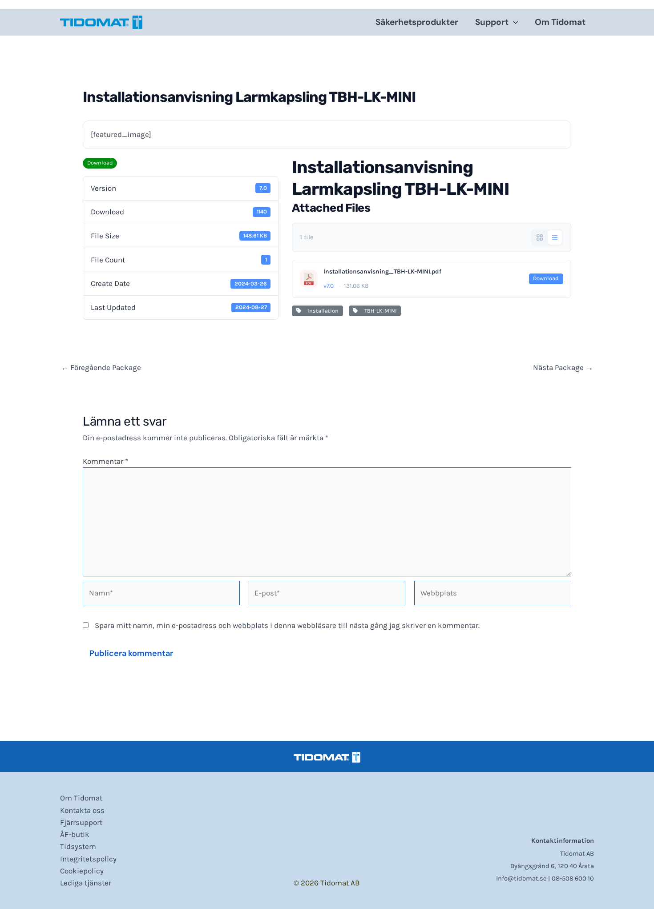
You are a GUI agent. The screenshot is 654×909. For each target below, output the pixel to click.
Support (492, 22)
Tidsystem (78, 846)
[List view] (555, 237)
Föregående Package (101, 367)
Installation (322, 310)
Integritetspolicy (88, 858)
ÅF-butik (74, 834)
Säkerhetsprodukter (416, 22)
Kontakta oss (82, 810)
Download (100, 162)
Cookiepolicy (82, 870)
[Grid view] (540, 237)
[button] (513, 22)
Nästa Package (563, 367)
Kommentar (105, 461)
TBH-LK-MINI (379, 310)
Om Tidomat (560, 22)
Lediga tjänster (85, 882)
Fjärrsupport (81, 822)
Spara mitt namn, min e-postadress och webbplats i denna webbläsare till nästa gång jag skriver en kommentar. (287, 625)
